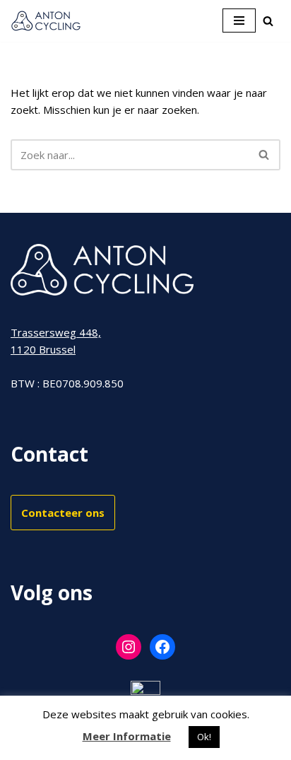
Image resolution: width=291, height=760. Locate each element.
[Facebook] (162, 647)
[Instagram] (128, 647)
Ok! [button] (204, 736)
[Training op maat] (46, 21)
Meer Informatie (127, 736)
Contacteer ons (63, 512)
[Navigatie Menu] (239, 20)
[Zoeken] (268, 21)
